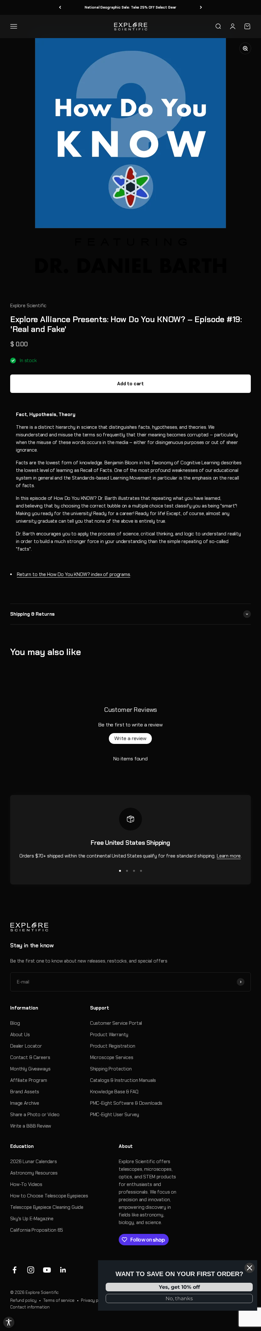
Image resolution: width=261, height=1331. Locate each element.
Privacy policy (94, 1300)
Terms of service (58, 1300)
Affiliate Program (28, 1080)
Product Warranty (109, 1034)
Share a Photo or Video (35, 1114)
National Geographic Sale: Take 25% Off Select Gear (131, 7)
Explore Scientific (28, 305)
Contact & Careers (30, 1057)
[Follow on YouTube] (47, 1270)
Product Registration (112, 1046)
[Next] (201, 7)
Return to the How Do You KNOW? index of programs (73, 574)
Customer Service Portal (116, 1023)
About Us (20, 1034)
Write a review (130, 738)
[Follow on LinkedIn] (63, 1270)
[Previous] (60, 7)
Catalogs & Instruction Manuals (123, 1080)
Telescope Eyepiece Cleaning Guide (46, 1207)
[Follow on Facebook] (14, 1270)
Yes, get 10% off (179, 1287)
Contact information (30, 1307)
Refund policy (23, 1300)
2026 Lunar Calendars (33, 1161)
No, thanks (179, 1298)
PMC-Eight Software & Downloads (126, 1103)
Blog (15, 1023)
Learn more (229, 856)
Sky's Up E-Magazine (31, 1218)
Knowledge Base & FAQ (114, 1092)
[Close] (249, 1267)
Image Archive (24, 1103)
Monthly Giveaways (30, 1069)
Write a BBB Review (30, 1126)
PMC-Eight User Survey (114, 1114)
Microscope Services (111, 1057)
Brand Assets (24, 1092)
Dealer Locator (26, 1046)
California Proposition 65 (36, 1230)
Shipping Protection (111, 1069)
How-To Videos (26, 1184)
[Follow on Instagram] (30, 1270)
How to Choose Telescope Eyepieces (49, 1196)
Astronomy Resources (34, 1173)
